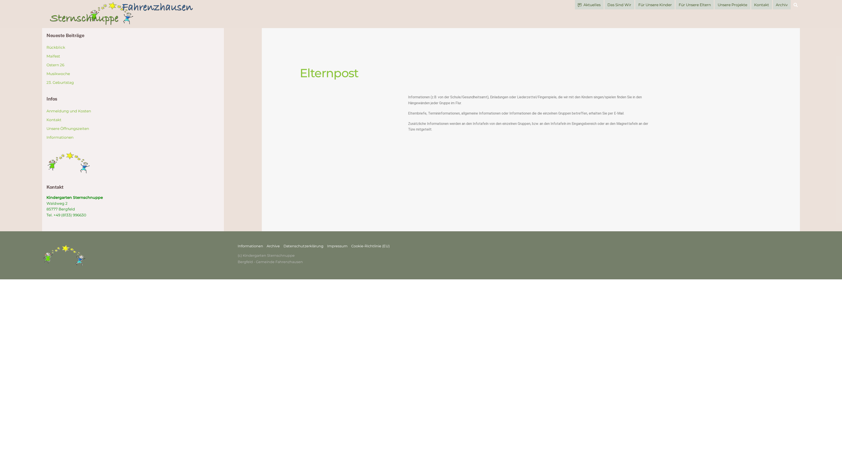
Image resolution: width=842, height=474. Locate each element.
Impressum (337, 246)
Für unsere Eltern (695, 5)
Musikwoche (58, 74)
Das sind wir (619, 5)
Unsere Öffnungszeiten (67, 128)
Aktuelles (592, 5)
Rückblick (55, 47)
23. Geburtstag (60, 82)
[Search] (795, 4)
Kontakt (761, 5)
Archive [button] (273, 246)
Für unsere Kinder (655, 5)
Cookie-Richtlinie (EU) (370, 246)
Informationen (59, 137)
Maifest (53, 56)
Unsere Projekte (732, 5)
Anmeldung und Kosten (68, 111)
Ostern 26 (55, 65)
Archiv (782, 5)
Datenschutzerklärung (303, 246)
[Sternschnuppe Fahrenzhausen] (122, 23)
